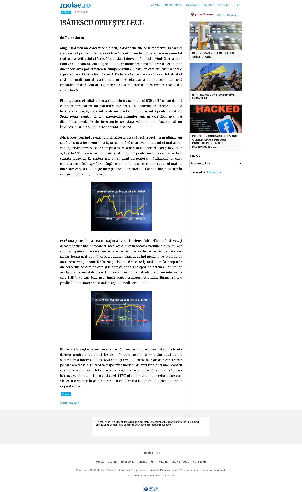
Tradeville (213, 172)
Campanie (193, 5)
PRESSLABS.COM (98, 470)
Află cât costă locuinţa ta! (228, 15)
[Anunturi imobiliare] (199, 14)
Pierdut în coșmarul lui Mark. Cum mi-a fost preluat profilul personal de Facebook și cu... (215, 141)
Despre (223, 5)
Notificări (199, 461)
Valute (209, 5)
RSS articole (180, 461)
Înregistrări (173, 5)
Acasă (155, 5)
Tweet (67, 12)
